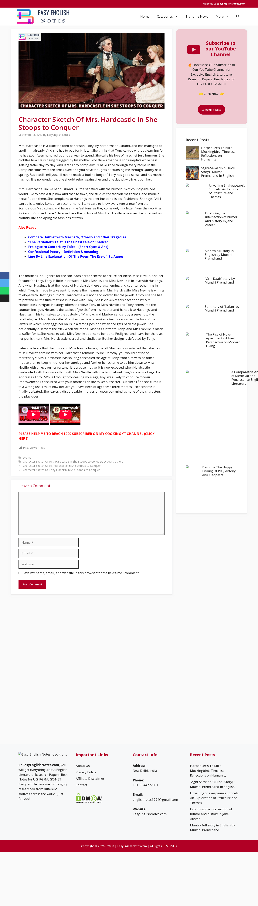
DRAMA (108, 461)
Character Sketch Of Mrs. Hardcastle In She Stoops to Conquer (62, 461)
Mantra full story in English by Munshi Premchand (219, 255)
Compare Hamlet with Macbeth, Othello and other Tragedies (77, 237)
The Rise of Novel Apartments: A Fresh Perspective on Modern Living (223, 340)
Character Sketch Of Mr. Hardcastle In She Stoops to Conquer (62, 465)
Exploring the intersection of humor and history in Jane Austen (221, 219)
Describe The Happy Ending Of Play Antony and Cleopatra (219, 471)
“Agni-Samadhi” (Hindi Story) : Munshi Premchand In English (218, 172)
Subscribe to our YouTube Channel (220, 48)
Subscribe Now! (212, 110)
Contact (81, 785)
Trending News (196, 16)
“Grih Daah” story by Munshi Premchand (220, 280)
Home (144, 16)
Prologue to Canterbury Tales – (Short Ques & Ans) (68, 247)
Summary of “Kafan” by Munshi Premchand (222, 308)
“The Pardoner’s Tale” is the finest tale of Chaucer (68, 242)
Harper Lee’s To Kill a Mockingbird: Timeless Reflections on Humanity (218, 153)
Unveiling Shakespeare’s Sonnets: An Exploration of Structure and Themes (227, 191)
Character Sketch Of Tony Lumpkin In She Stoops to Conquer (61, 470)
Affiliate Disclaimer (90, 778)
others (119, 461)
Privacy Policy (86, 772)
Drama (27, 457)
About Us (83, 765)
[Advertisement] (211, 540)
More (220, 16)
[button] (238, 16)
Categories (165, 16)
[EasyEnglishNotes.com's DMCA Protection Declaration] (89, 802)
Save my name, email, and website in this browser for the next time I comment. (81, 573)
